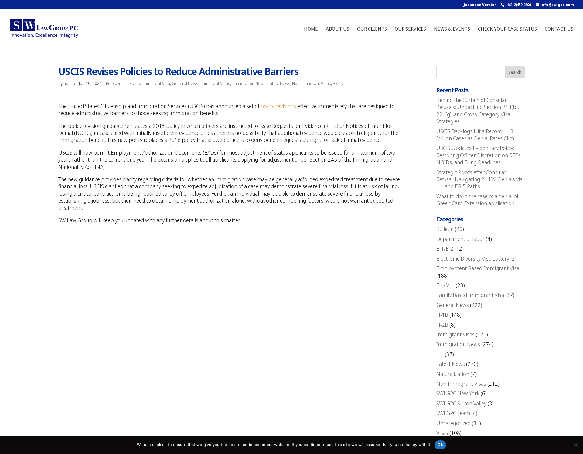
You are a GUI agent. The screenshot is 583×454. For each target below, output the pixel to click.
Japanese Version (480, 4)
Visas (338, 83)
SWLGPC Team (453, 413)
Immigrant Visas (215, 83)
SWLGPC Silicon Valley (461, 403)
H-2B (442, 324)
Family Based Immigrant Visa (470, 295)
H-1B (442, 314)
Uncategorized (453, 423)
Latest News (279, 83)
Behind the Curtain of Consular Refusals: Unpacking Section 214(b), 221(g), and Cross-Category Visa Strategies (477, 110)
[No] (575, 445)
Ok (440, 444)
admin (69, 83)
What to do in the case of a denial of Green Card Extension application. (477, 200)
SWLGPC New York (457, 393)
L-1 (440, 354)
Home (311, 29)
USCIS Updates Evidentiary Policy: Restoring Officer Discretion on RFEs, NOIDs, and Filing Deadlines (479, 155)
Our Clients (372, 29)
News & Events (452, 29)
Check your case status (507, 29)
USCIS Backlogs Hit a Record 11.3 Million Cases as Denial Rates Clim (475, 135)
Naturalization (452, 373)
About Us (337, 29)
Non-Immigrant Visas (311, 83)
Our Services (410, 29)
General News (185, 83)
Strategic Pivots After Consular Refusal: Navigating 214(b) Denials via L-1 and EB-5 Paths (479, 179)
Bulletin (445, 229)
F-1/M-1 (445, 285)
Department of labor (460, 238)
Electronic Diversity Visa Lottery (472, 258)
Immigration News (249, 83)
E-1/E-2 (444, 248)
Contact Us (559, 29)
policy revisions (278, 106)
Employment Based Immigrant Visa (138, 83)
